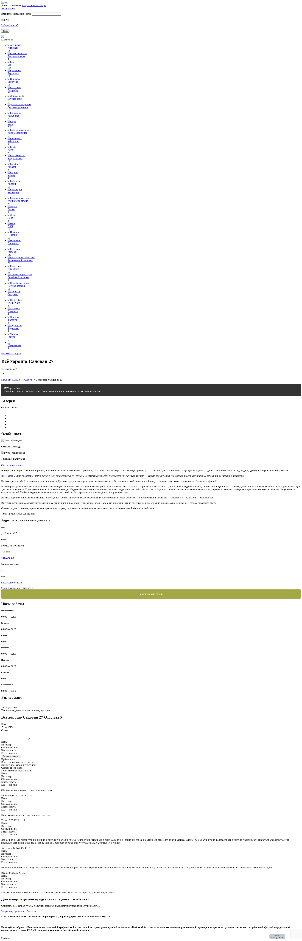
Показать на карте (11, 353)
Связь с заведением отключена (17, 588)
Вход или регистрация (34, 5)
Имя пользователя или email (16, 13)
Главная (5, 379)
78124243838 (8, 558)
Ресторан (28, 379)
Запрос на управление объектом (18, 911)
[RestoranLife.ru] (4, 2)
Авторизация (8, 8)
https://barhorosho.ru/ (11, 582)
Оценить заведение (11, 465)
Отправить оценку (11, 756)
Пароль (5, 19)
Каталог (16, 379)
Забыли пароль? (9, 25)
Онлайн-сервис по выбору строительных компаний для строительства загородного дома (52, 391)
